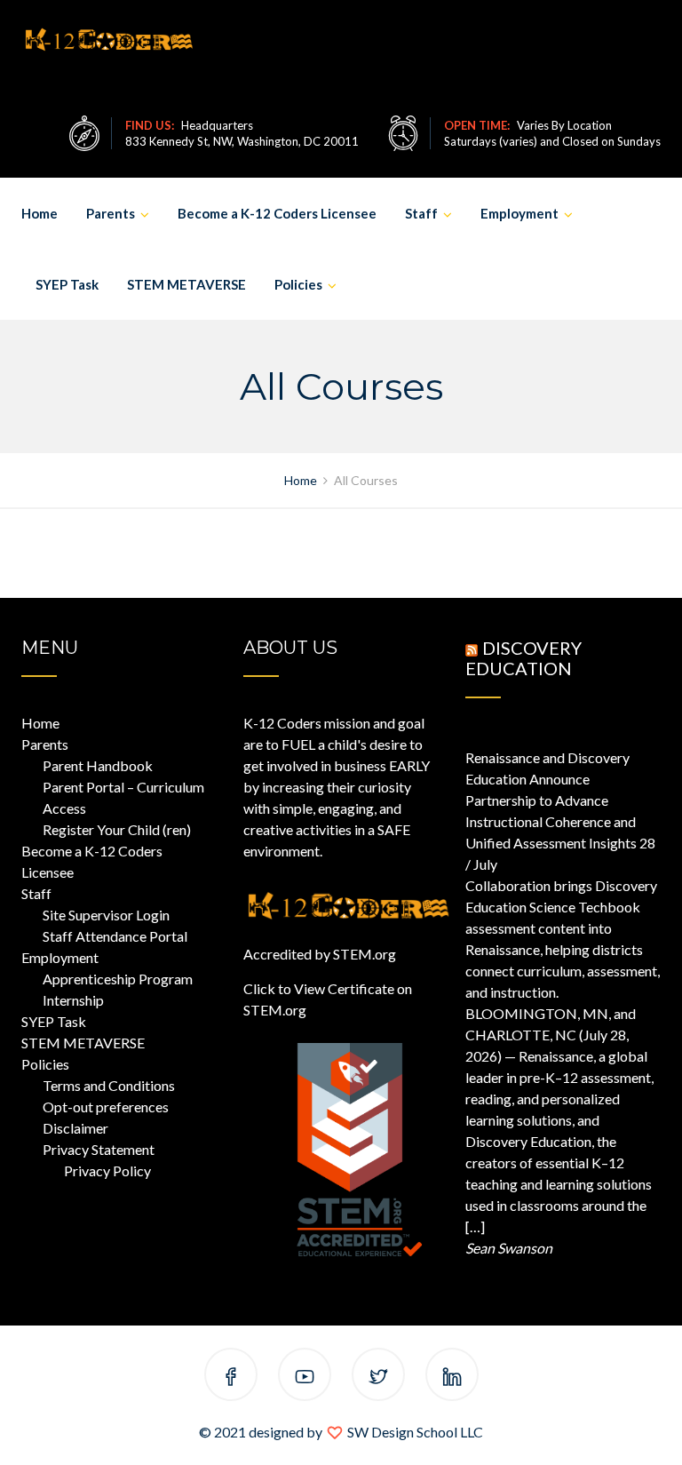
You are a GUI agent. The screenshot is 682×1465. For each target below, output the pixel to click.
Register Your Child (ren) (117, 829)
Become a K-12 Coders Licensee (277, 213)
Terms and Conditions (109, 1085)
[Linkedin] (452, 1377)
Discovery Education (523, 658)
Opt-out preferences (106, 1106)
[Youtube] (304, 1377)
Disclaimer (75, 1127)
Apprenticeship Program (118, 978)
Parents (110, 213)
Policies (298, 284)
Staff (421, 213)
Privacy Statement (99, 1149)
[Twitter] (378, 1377)
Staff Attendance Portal (115, 936)
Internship (73, 999)
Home (39, 213)
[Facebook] (231, 1377)
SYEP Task (67, 284)
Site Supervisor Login (106, 914)
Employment (519, 213)
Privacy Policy (107, 1170)
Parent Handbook (98, 765)
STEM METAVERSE (186, 284)
